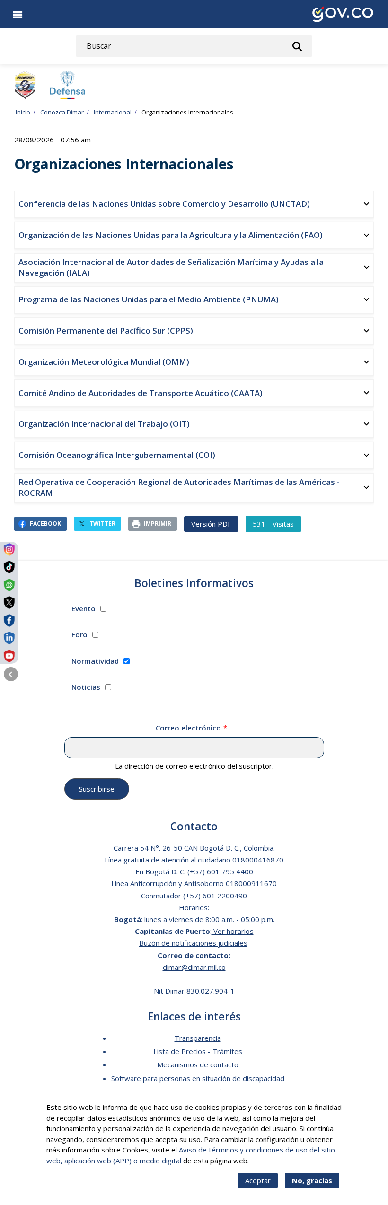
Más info (264, 1160)
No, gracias (312, 1180)
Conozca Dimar (62, 112)
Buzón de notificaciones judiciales (193, 943)
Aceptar (258, 1180)
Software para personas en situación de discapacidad (197, 1078)
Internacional (113, 112)
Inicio (23, 112)
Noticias (85, 687)
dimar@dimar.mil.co (194, 967)
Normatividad (95, 661)
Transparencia (198, 1038)
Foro (79, 634)
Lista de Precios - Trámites (197, 1051)
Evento (83, 608)
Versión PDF (211, 523)
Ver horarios (233, 931)
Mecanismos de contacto (197, 1064)
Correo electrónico (188, 727)
